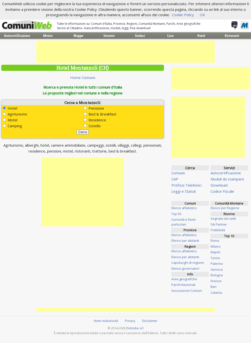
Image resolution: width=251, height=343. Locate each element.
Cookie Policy (183, 14)
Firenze (216, 281)
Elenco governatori (185, 268)
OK (202, 14)
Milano (216, 246)
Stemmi (109, 35)
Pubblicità (218, 230)
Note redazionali (106, 320)
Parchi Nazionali (183, 284)
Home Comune (82, 77)
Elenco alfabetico (184, 208)
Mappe (78, 35)
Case (170, 35)
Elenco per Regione (225, 208)
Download (219, 185)
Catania (216, 292)
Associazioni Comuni (186, 290)
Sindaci (140, 35)
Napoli (215, 252)
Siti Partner (219, 224)
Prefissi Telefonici (186, 185)
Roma (215, 240)
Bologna (217, 275)
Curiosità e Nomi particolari (183, 222)
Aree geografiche (184, 279)
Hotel (201, 35)
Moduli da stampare (227, 179)
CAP (174, 179)
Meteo (47, 35)
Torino (215, 258)
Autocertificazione (17, 35)
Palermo (217, 263)
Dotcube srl (134, 328)
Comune (178, 172)
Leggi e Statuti (183, 191)
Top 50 (176, 214)
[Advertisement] (125, 52)
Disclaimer (149, 320)
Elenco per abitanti (185, 240)
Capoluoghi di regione (187, 262)
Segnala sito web (223, 218)
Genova (217, 269)
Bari (213, 286)
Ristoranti (232, 35)
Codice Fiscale (222, 191)
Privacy (130, 320)
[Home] (27, 25)
